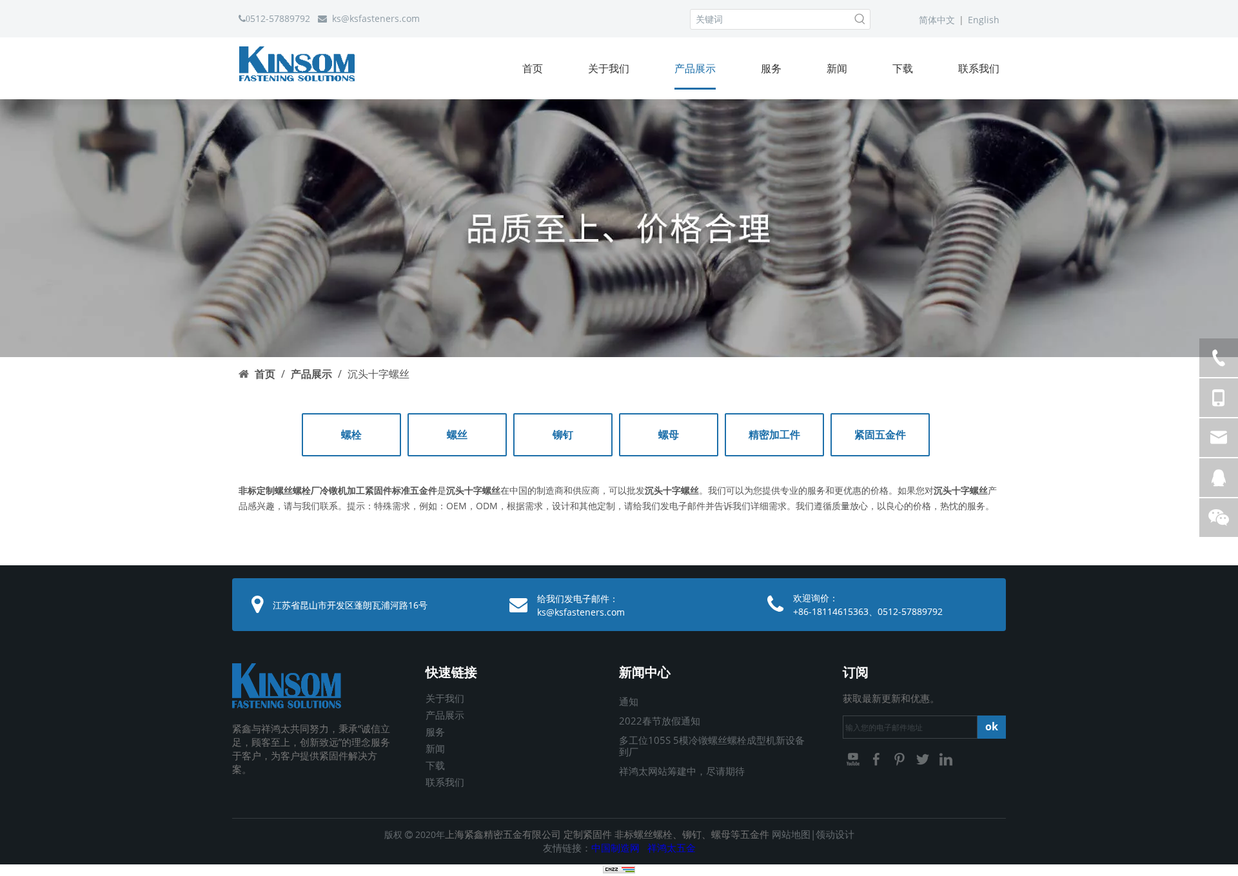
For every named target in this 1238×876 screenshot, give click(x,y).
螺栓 (351, 434)
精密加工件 (774, 434)
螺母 (668, 434)
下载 (435, 765)
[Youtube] (854, 758)
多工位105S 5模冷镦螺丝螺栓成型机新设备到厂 (712, 746)
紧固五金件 (880, 434)
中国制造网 (615, 847)
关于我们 (445, 698)
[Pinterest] (900, 758)
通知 (628, 701)
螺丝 (457, 434)
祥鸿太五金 (671, 847)
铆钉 (563, 434)
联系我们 (445, 781)
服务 (435, 731)
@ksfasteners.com (380, 18)
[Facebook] (877, 758)
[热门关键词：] (860, 19)
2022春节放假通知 (659, 720)
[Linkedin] (946, 758)
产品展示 (445, 714)
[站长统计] (619, 869)
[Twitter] (924, 758)
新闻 (435, 748)
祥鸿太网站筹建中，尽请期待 (682, 770)
